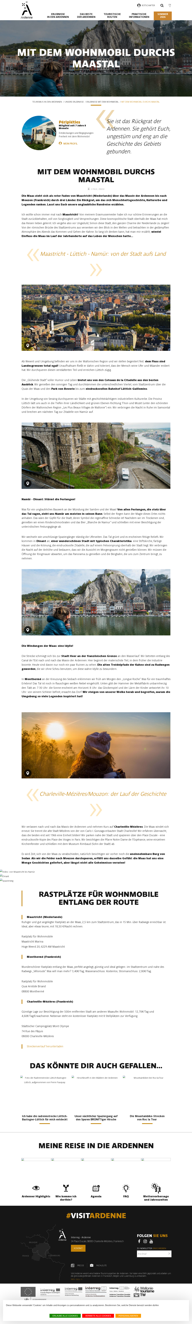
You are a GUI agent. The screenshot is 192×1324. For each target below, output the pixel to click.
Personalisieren (128, 1316)
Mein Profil (70, 143)
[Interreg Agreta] (50, 1292)
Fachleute (101, 1265)
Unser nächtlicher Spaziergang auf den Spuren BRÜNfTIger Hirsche (96, 1118)
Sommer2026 (163, 15)
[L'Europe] (28, 1292)
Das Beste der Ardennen (86, 15)
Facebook (139, 1241)
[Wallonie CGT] (144, 1292)
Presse (80, 1265)
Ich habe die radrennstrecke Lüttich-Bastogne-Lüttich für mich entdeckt (45, 1118)
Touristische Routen (112, 15)
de (170, 5)
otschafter (149, 5)
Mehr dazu (75, 1279)
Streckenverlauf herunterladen (45, 1046)
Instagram (145, 1241)
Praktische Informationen (139, 15)
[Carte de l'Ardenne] (43, 1252)
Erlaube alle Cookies (65, 1316)
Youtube (151, 1241)
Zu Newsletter (151, 1248)
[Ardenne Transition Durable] (120, 1292)
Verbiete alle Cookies (98, 1316)
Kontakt (78, 1248)
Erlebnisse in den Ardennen (58, 15)
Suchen (162, 6)
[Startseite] (26, 10)
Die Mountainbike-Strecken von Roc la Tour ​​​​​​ (147, 1118)
